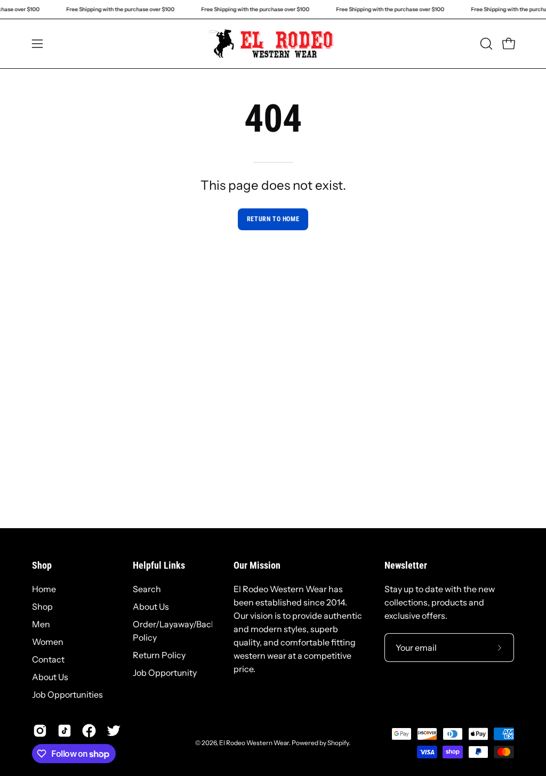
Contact (48, 659)
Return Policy (159, 655)
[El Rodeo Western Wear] (273, 43)
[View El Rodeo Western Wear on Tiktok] (65, 731)
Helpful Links (159, 565)
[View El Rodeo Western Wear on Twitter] (114, 731)
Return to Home (273, 219)
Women (47, 641)
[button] (485, 43)
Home (44, 589)
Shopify (338, 743)
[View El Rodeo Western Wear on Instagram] (40, 731)
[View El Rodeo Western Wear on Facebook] (89, 731)
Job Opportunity (165, 672)
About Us (50, 677)
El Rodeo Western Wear (254, 743)
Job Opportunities (67, 694)
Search (147, 589)
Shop (42, 565)
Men (41, 624)
